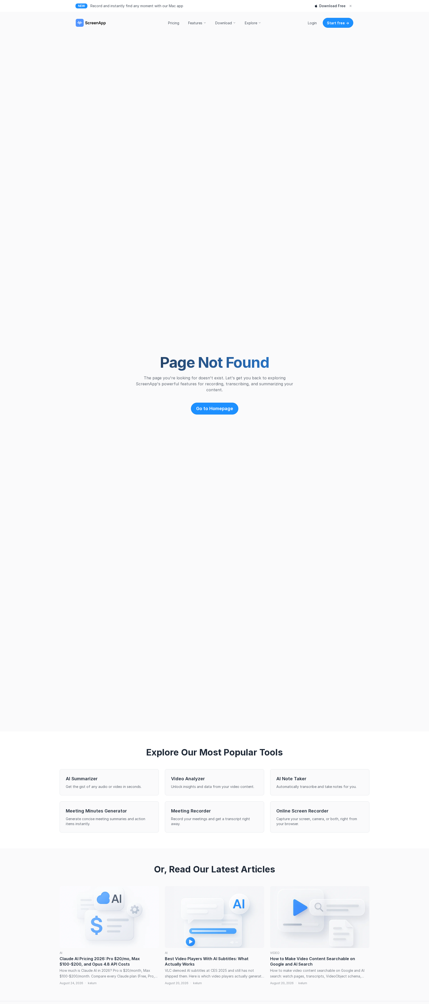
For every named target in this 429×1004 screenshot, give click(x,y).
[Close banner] (351, 6)
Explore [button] (251, 23)
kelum (92, 983)
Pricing (173, 23)
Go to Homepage (214, 408)
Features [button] (195, 23)
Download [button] (223, 23)
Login (312, 23)
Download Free (332, 6)
